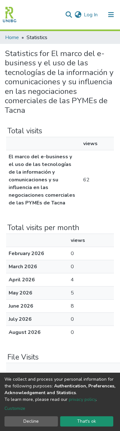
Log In (91, 14)
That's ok (86, 421)
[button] (78, 15)
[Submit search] (69, 15)
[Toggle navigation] (111, 14)
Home (12, 37)
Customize (14, 408)
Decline (31, 421)
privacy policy (82, 399)
